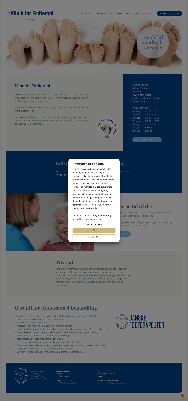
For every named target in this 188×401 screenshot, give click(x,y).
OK (94, 230)
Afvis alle (94, 236)
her (99, 219)
